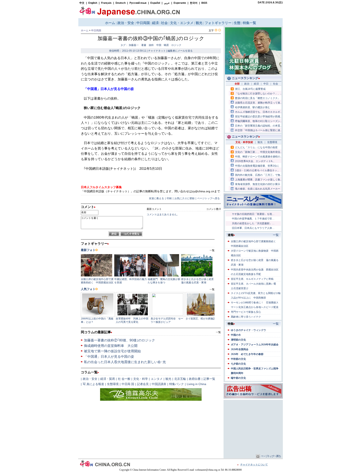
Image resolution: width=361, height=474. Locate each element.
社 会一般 (124, 378)
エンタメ (157, 378)
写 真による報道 (93, 384)
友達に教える (156, 198)
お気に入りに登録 (184, 198)
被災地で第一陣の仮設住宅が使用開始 (112, 351)
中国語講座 (159, 384)
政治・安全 (90, 378)
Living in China (196, 384)
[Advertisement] (253, 427)
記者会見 (143, 384)
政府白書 (195, 378)
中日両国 (96, 30)
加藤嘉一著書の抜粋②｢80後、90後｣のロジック (119, 340)
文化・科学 (140, 378)
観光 (168, 378)
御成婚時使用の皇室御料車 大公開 (110, 345)
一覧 (218, 332)
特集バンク (176, 384)
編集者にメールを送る (180, 50)
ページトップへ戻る (208, 198)
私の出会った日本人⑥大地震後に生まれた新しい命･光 (125, 362)
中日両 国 (128, 384)
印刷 (169, 198)
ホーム (84, 30)
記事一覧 (209, 378)
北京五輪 (180, 378)
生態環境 (113, 384)
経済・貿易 (107, 378)
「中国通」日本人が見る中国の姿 (109, 356)
